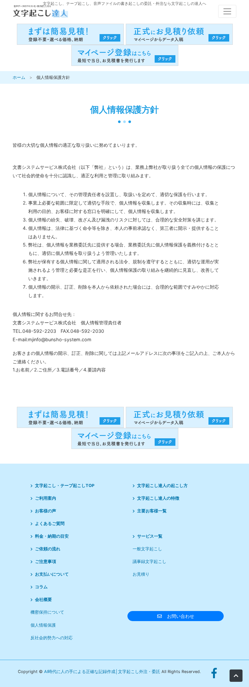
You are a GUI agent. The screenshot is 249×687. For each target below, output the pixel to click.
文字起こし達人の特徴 (158, 498)
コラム (41, 586)
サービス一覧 (149, 536)
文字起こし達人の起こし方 (162, 485)
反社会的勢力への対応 (51, 637)
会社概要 (43, 599)
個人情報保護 (43, 625)
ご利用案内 (45, 498)
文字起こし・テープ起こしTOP (64, 485)
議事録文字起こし (149, 561)
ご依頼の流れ (47, 548)
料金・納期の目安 (52, 536)
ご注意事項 (45, 561)
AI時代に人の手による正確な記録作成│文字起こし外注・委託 (102, 671)
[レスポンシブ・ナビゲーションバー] (227, 11)
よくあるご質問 (50, 523)
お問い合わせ (180, 616)
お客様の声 (45, 510)
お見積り (141, 574)
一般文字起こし (147, 548)
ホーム (19, 77)
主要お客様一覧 (152, 510)
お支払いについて (52, 574)
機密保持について (47, 612)
